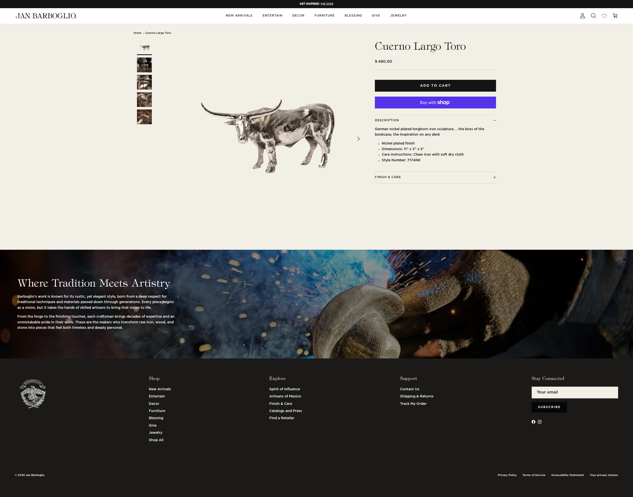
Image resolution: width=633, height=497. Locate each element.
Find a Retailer (281, 418)
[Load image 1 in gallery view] (268, 136)
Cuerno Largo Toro (158, 33)
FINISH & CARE (388, 177)
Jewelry (398, 15)
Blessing (353, 15)
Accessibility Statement (567, 475)
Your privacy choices (604, 475)
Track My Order (413, 403)
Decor (298, 15)
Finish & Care (280, 403)
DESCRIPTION (387, 120)
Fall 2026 (327, 4)
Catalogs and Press (285, 411)
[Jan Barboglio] (46, 16)
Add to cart (435, 85)
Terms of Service (533, 475)
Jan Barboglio (35, 475)
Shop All (156, 440)
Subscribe (549, 407)
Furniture (325, 15)
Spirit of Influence (284, 389)
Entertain (272, 15)
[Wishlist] (604, 16)
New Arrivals (239, 15)
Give (376, 15)
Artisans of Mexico (285, 396)
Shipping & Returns (416, 396)
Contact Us (409, 389)
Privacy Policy (507, 475)
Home (137, 33)
